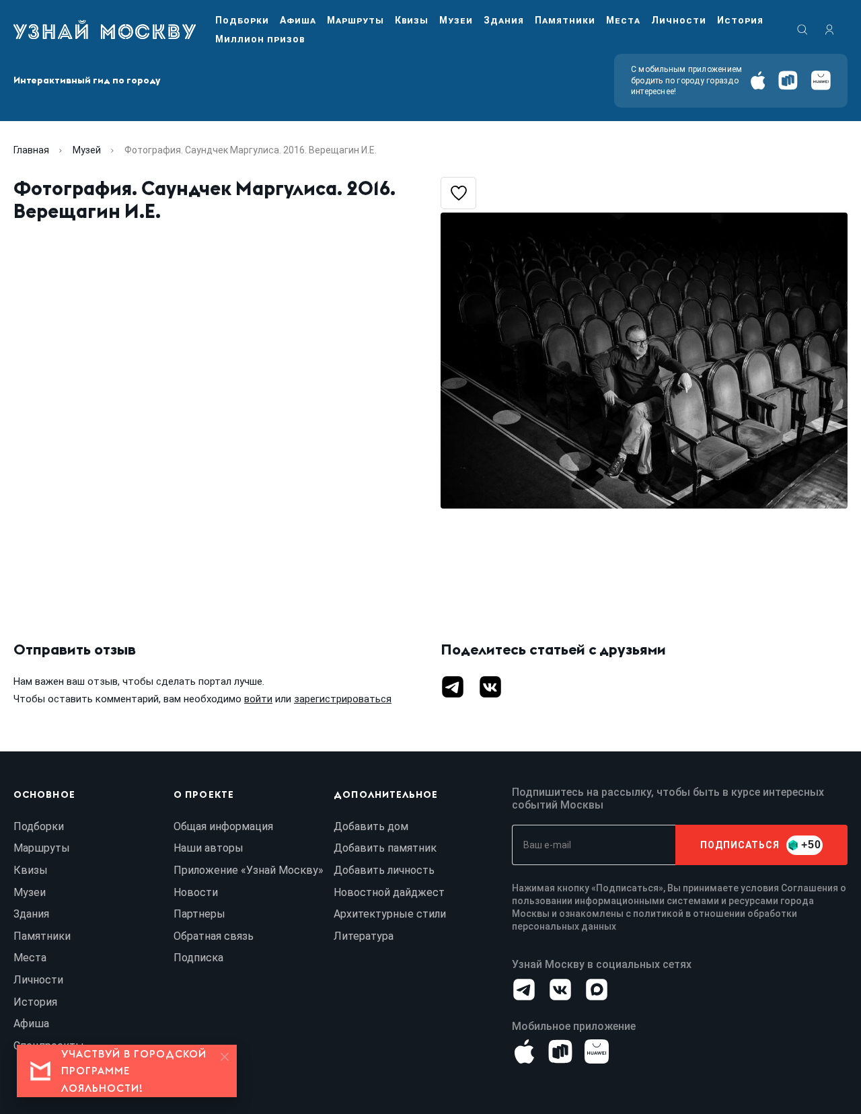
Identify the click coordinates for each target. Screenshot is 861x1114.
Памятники (565, 20)
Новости (196, 892)
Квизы (411, 20)
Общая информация (223, 826)
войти (258, 699)
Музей (87, 150)
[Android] (788, 80)
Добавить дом (371, 826)
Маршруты (355, 20)
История (740, 20)
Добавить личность (384, 870)
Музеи (456, 20)
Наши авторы (209, 848)
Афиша (298, 20)
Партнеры (199, 913)
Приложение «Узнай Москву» (249, 870)
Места (623, 20)
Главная (31, 150)
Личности (678, 20)
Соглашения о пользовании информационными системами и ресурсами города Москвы (679, 901)
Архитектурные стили (390, 913)
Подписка (198, 957)
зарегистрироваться (342, 699)
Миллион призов (260, 39)
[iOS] (758, 80)
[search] (802, 29)
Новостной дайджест (389, 892)
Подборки (242, 20)
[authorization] (829, 29)
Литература (364, 936)
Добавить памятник (385, 848)
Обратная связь (214, 936)
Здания (504, 20)
